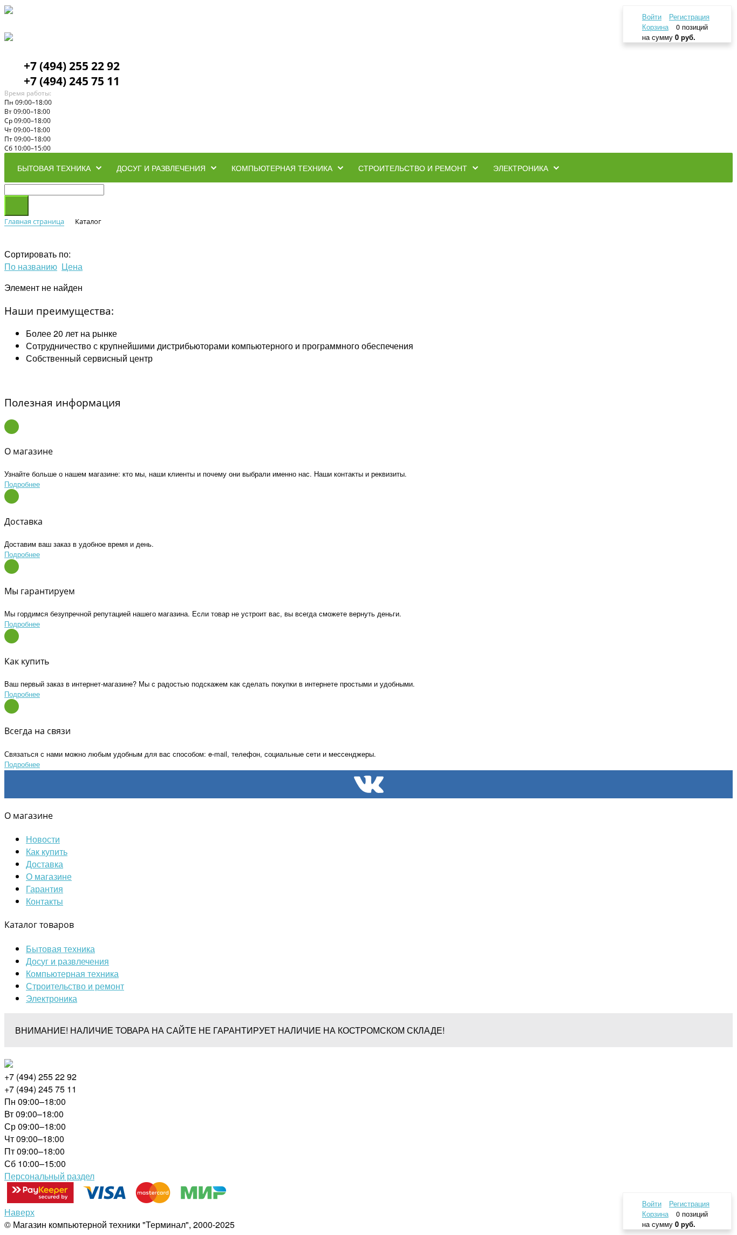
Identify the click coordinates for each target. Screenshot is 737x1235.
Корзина (655, 27)
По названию (30, 266)
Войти (651, 16)
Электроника (51, 998)
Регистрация (689, 16)
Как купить (46, 851)
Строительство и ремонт (75, 986)
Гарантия (44, 889)
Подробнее (22, 484)
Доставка (44, 864)
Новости (43, 839)
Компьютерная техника (72, 973)
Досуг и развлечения (67, 961)
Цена (72, 266)
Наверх (19, 1212)
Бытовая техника (60, 948)
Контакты (44, 901)
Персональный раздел (49, 1176)
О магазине (49, 876)
